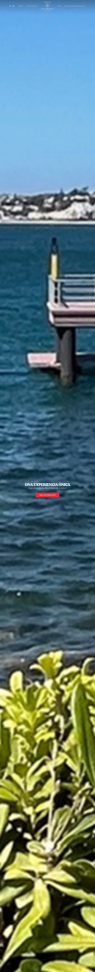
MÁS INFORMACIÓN (48, 499)
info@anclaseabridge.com (78, 6)
